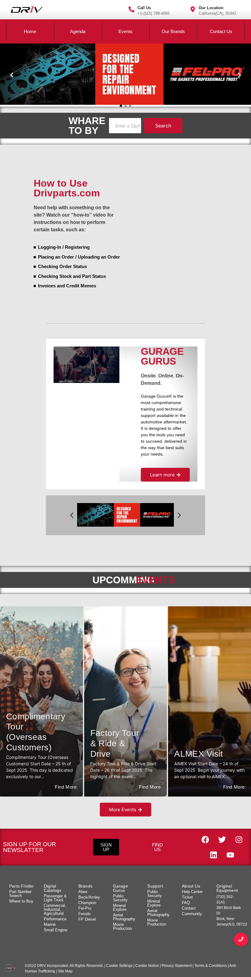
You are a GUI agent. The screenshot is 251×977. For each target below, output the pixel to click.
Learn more (162, 475)
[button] (72, 515)
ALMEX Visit (198, 754)
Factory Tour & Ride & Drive (114, 743)
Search (163, 126)
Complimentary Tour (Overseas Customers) (31, 732)
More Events (122, 809)
